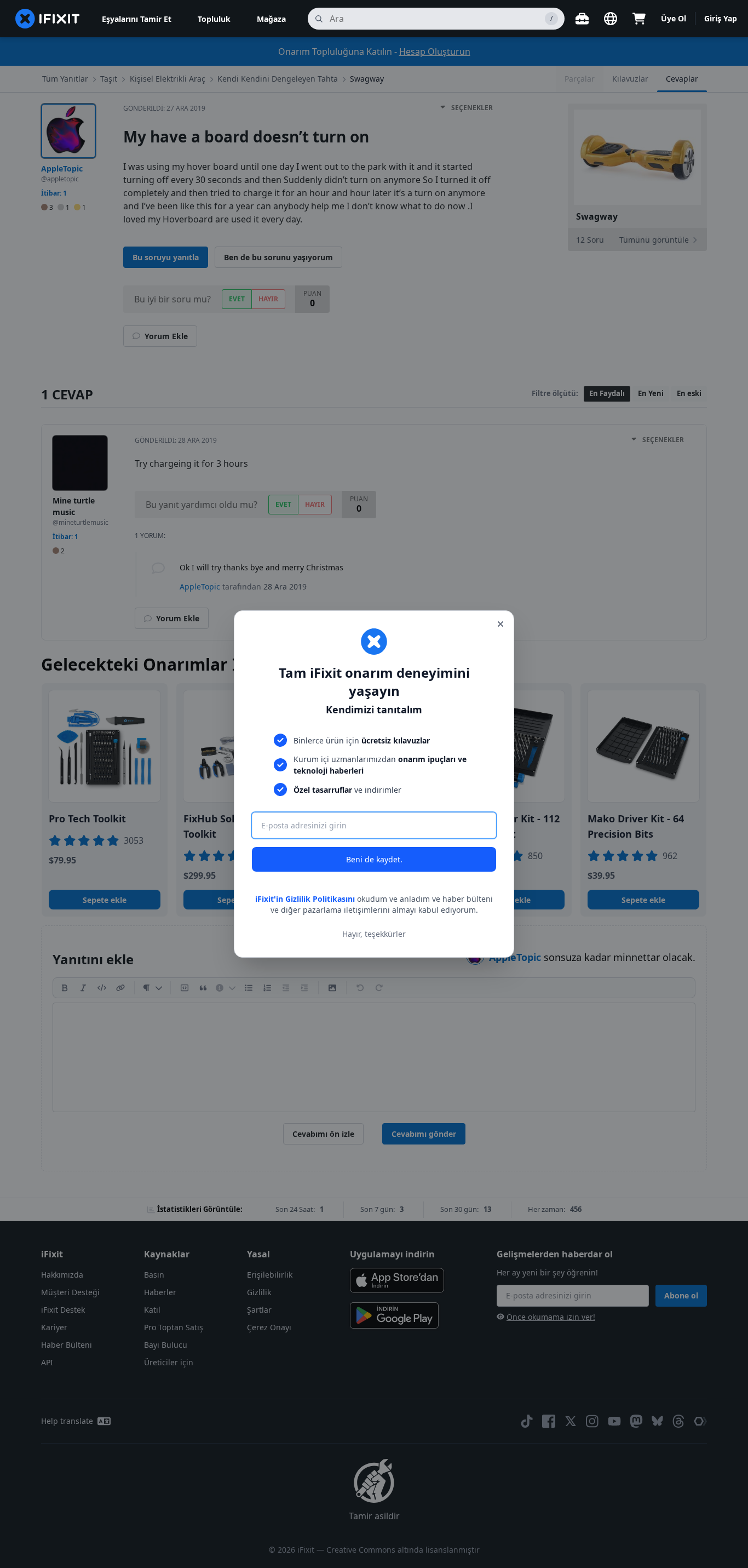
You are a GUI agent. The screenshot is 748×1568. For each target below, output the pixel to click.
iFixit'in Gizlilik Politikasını (305, 899)
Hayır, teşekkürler (374, 934)
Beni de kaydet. (374, 859)
